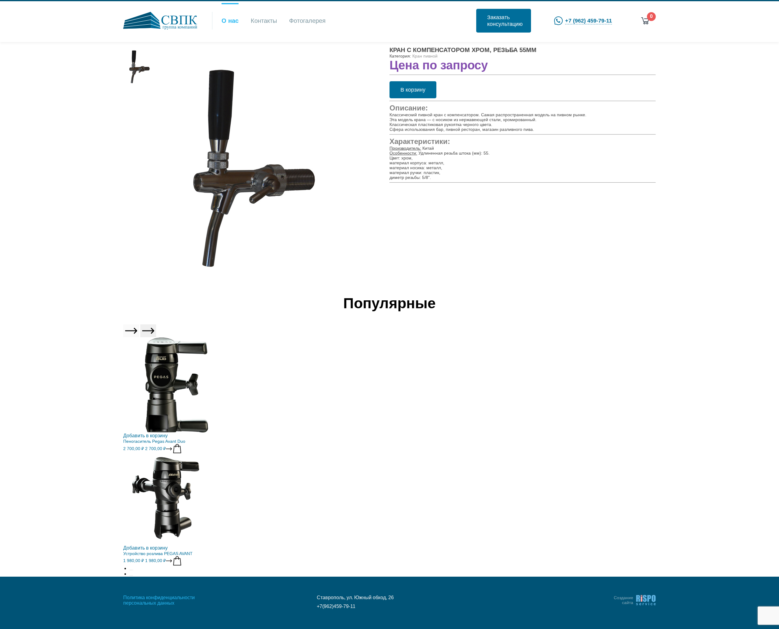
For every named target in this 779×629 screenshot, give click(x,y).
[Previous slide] (131, 330)
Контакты (264, 20)
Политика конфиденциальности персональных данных (159, 600)
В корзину (412, 90)
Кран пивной (425, 56)
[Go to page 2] (131, 575)
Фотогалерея (307, 20)
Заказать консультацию (505, 20)
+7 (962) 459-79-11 (588, 21)
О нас (230, 20)
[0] (645, 20)
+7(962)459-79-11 (336, 606)
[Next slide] (148, 330)
